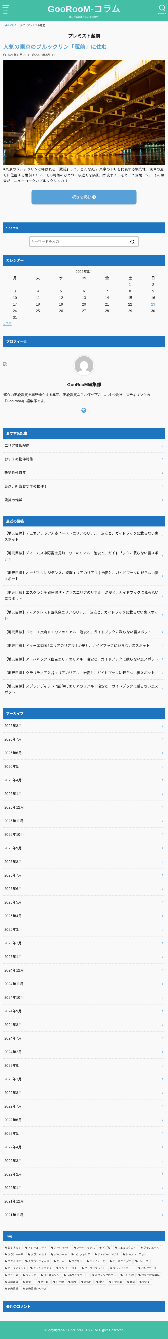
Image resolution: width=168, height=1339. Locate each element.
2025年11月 (13, 821)
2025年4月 (13, 916)
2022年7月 (13, 1106)
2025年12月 (14, 807)
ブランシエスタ (42, 1268)
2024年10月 (14, 997)
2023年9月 (13, 1065)
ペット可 (13, 1275)
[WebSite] (84, 410)
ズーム (60, 1261)
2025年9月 (13, 848)
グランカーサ (15, 1254)
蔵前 (132, 1282)
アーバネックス (86, 1247)
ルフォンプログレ (105, 1275)
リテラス (31, 1275)
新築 (74, 1282)
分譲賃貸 (13, 1282)
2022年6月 (13, 1120)
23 (153, 304)
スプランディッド (38, 1261)
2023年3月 (13, 1079)
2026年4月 (13, 780)
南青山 (29, 1282)
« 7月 (7, 324)
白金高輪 (117, 1282)
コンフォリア (82, 1254)
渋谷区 (88, 1282)
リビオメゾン (51, 1275)
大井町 (45, 1282)
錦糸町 (146, 1282)
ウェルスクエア (127, 1247)
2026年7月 (13, 739)
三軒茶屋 (128, 1275)
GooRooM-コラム (84, 9)
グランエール (151, 1247)
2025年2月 (13, 943)
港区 (102, 1282)
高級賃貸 (13, 1288)
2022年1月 (13, 1188)
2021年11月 (13, 1215)
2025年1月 (13, 957)
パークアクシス (17, 1268)
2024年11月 (13, 984)
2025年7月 (13, 875)
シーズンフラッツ (136, 1254)
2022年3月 (13, 1161)
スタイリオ (14, 1261)
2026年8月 (13, 726)
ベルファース (149, 1268)
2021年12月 (14, 1201)
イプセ (106, 1247)
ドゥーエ (143, 1261)
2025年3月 (13, 929)
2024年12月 (14, 970)
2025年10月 (14, 834)
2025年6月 (13, 889)
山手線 (60, 1282)
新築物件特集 (15, 473)
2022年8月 (13, 1093)
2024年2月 (13, 1052)
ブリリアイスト (68, 1268)
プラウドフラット (94, 1268)
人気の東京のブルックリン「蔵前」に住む (55, 47)
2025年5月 (13, 902)
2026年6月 (13, 753)
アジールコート (37, 1247)
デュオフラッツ (121, 1261)
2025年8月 (13, 862)
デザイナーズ (97, 1261)
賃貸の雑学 (13, 500)
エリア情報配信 (17, 446)
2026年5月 (13, 766)
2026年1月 (13, 794)
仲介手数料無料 (150, 1275)
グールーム (60, 1254)
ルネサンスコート (77, 1275)
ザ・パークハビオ (108, 1254)
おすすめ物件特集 (18, 459)
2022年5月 (13, 1133)
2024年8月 (13, 1025)
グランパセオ (39, 1254)
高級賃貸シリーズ (36, 1288)
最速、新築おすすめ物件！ (25, 486)
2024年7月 (13, 1038)
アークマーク (62, 1247)
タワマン (77, 1261)
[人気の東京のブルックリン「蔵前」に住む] (84, 162)
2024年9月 (13, 1011)
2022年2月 (13, 1174)
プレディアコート (123, 1268)
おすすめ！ (14, 1247)
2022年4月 (13, 1147)
